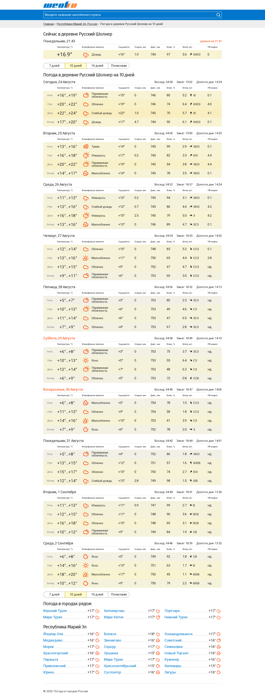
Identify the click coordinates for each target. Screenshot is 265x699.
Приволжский (54, 666)
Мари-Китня (113, 617)
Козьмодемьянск (179, 634)
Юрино (48, 672)
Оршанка (111, 653)
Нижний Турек (176, 617)
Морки (48, 647)
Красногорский (55, 653)
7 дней (54, 66)
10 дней (76, 66)
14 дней (97, 66)
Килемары (173, 666)
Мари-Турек (52, 617)
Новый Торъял (176, 653)
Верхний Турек (55, 611)
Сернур (110, 647)
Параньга (50, 659)
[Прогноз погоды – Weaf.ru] (60, 5)
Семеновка (174, 647)
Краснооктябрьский (120, 666)
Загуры (170, 672)
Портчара (172, 611)
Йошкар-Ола (53, 634)
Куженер (172, 659)
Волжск (110, 634)
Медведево (52, 640)
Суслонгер (112, 672)
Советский (173, 640)
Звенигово (112, 640)
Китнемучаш (114, 611)
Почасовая (119, 66)
